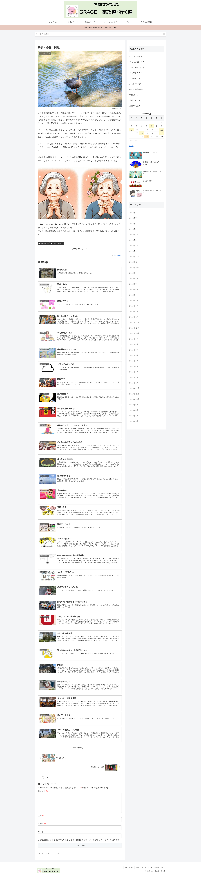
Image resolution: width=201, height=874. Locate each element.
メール (42, 824)
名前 (41, 816)
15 (162, 130)
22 (162, 133)
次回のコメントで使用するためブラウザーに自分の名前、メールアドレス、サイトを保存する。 (80, 840)
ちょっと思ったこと (58, 243)
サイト (41, 832)
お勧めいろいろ (141, 867)
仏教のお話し (129, 867)
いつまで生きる (44, 243)
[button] (164, 34)
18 (141, 133)
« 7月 (131, 146)
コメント (43, 791)
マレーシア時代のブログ (156, 867)
